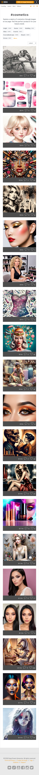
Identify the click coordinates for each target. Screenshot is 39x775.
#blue (6, 31)
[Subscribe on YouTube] (18, 767)
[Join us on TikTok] (14, 767)
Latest (9, 6)
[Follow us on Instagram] (27, 767)
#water (18, 28)
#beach (25, 35)
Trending (3, 6)
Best (14, 6)
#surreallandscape (10, 35)
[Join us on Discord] (9, 767)
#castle (17, 31)
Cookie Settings (22, 760)
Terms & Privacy (9, 760)
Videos (19, 6)
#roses (7, 38)
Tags (31, 760)
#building (29, 28)
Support (23, 762)
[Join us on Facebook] (23, 767)
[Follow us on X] (31, 767)
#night (7, 28)
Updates (16, 762)
